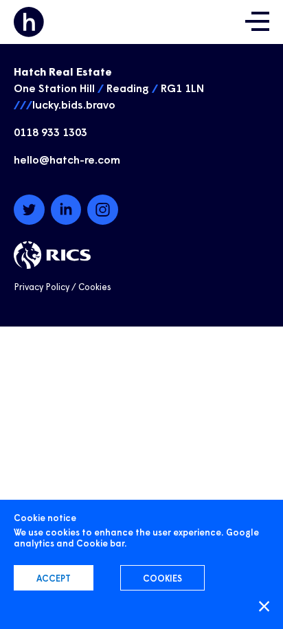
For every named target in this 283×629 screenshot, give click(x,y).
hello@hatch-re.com (67, 158)
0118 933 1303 (50, 131)
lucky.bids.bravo (73, 103)
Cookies (94, 286)
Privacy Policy (41, 286)
